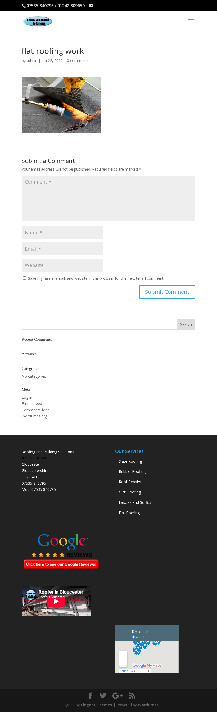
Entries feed (32, 403)
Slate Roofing (130, 461)
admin (32, 60)
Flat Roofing (129, 512)
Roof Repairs (130, 481)
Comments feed (35, 409)
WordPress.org (34, 416)
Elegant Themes (96, 704)
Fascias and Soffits (135, 502)
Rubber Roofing (132, 471)
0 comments (78, 60)
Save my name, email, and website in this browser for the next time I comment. (96, 278)
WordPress (148, 704)
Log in (27, 397)
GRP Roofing (130, 492)
